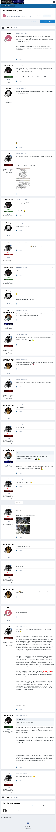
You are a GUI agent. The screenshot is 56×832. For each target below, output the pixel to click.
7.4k (9, 79)
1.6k (9, 100)
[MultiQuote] (16, 59)
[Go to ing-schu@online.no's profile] (8, 317)
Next (8, 27)
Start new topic (33, 21)
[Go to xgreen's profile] (4, 15)
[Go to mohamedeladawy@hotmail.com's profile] (8, 366)
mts (8, 153)
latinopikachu (8, 65)
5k (9, 327)
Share (39, 15)
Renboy (8, 88)
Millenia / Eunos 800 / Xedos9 (23, 16)
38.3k (9, 167)
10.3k (9, 373)
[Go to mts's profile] (8, 158)
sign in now (34, 805)
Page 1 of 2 (17, 27)
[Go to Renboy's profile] (8, 93)
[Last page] (11, 28)
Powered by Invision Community (28, 829)
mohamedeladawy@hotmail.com (8, 360)
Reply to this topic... (15, 810)
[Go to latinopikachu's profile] (8, 70)
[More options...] (52, 33)
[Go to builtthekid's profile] (8, 613)
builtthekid (8, 608)
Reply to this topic (47, 21)
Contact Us (28, 826)
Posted (21, 33)
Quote (20, 59)
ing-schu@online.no (8, 311)
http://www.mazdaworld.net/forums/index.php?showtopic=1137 (31, 76)
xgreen (10, 14)
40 (9, 620)
